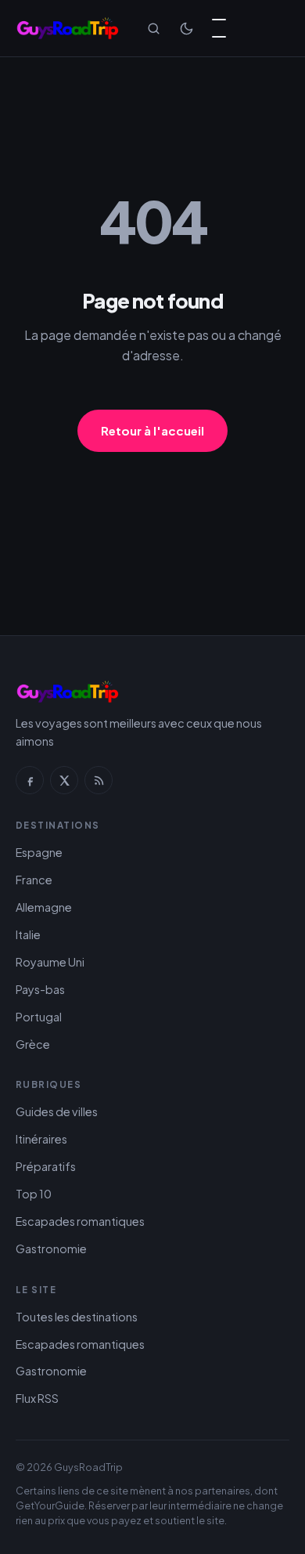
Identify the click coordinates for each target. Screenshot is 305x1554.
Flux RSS (37, 1398)
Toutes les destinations (77, 1317)
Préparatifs (46, 1166)
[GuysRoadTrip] (68, 28)
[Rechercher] (153, 28)
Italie (28, 934)
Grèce (33, 1044)
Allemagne (44, 907)
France (34, 880)
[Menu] (219, 28)
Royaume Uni (50, 962)
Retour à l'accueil (152, 430)
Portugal (39, 1017)
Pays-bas (40, 989)
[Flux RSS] (98, 780)
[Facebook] (30, 780)
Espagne (39, 852)
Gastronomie (51, 1248)
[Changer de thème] (186, 28)
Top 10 (34, 1194)
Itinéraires (41, 1139)
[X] (64, 780)
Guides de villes (57, 1111)
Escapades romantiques (80, 1221)
